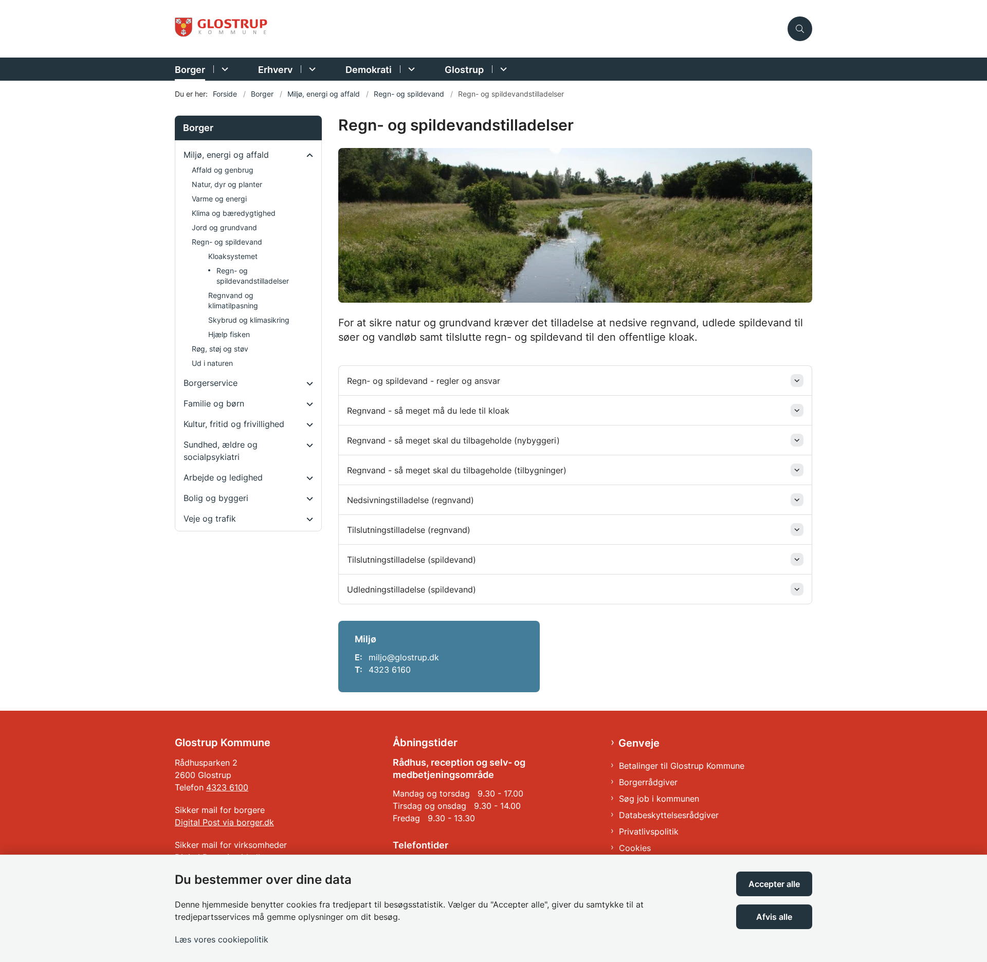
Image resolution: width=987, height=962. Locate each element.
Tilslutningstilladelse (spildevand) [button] (411, 559)
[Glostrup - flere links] (502, 69)
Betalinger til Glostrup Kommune (681, 766)
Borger (190, 69)
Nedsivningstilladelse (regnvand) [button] (410, 500)
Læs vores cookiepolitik (221, 939)
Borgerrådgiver (648, 782)
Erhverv (275, 69)
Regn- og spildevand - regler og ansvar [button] (423, 381)
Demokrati (368, 69)
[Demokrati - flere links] (410, 69)
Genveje (639, 743)
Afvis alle (774, 917)
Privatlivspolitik (649, 831)
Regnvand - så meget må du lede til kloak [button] (428, 410)
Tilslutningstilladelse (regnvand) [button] (408, 530)
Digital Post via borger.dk (224, 822)
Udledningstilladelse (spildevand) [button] (411, 589)
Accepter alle (774, 884)
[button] (307, 155)
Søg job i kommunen (659, 798)
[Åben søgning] (800, 28)
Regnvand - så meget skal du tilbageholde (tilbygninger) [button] (456, 470)
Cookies (635, 848)
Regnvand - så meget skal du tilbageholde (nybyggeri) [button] (453, 440)
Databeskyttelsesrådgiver (669, 815)
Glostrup (464, 69)
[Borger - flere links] (223, 69)
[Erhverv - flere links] (311, 69)
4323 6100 (227, 787)
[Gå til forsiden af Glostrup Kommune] (478, 29)
